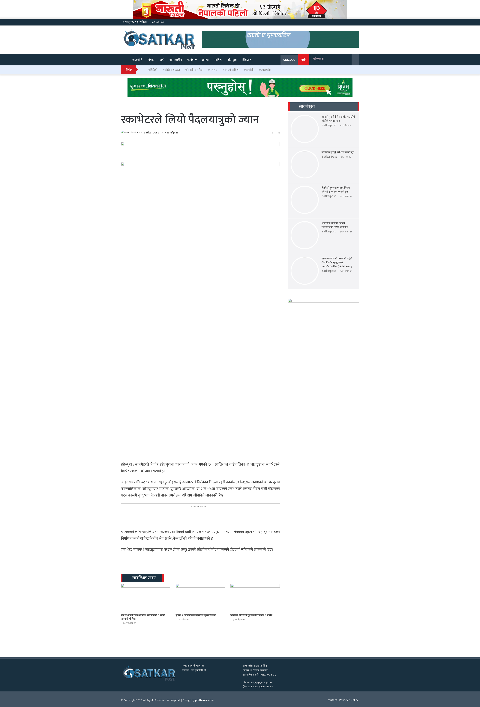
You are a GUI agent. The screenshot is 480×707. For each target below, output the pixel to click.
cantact (332, 700)
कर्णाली (250, 70)
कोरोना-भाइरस (172, 70)
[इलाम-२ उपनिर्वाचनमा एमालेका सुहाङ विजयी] (200, 598)
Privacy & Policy (348, 700)
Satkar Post (329, 156)
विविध (245, 60)
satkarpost (151, 132)
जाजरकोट (266, 70)
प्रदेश (190, 60)
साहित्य (218, 60)
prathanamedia (204, 700)
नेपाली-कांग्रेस (231, 70)
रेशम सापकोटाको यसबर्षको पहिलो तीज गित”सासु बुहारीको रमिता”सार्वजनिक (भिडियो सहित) (337, 262)
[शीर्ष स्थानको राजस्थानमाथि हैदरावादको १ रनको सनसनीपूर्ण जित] (145, 598)
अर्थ (162, 60)
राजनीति (137, 60)
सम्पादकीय (176, 60)
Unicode (289, 59)
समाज (205, 60)
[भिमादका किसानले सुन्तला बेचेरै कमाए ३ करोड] (255, 598)
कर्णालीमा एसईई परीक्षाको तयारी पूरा (338, 152)
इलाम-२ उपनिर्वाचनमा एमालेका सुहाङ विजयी (196, 615)
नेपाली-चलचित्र (195, 70)
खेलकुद (232, 60)
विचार (151, 60)
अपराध (213, 70)
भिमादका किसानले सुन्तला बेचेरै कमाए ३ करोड (251, 615)
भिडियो (153, 70)
